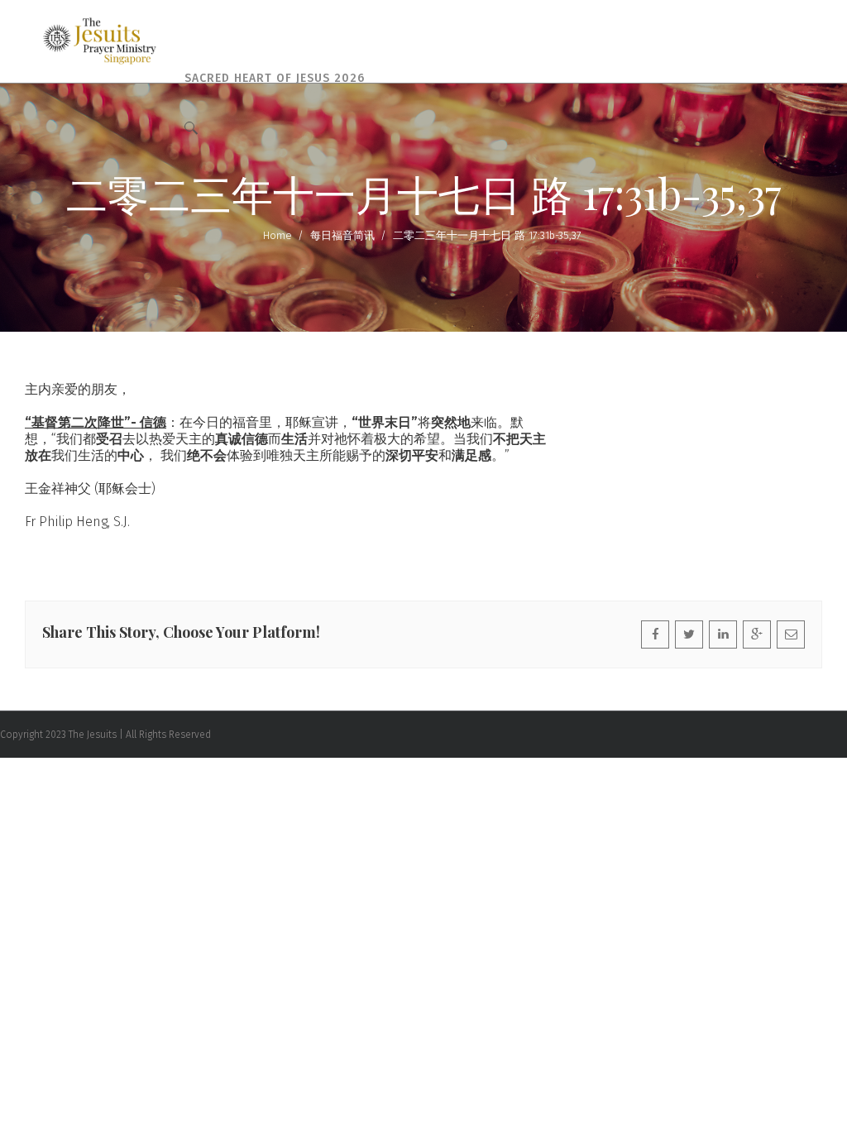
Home (277, 235)
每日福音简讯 (342, 235)
